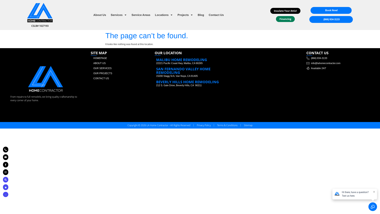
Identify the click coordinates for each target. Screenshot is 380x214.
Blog (201, 14)
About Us (99, 14)
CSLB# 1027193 (40, 25)
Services (117, 14)
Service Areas (141, 14)
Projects (183, 14)
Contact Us (216, 14)
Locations (162, 14)
